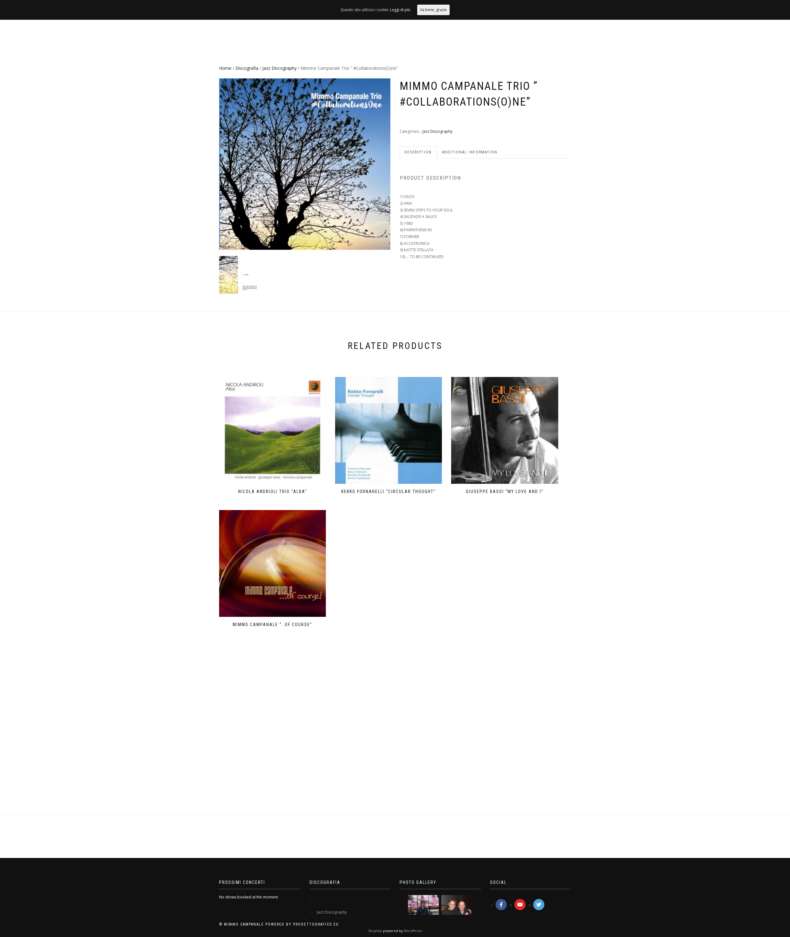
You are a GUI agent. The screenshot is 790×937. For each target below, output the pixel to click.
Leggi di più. (400, 9)
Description (418, 152)
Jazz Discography (279, 68)
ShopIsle (375, 930)
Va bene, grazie (433, 9)
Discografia (246, 68)
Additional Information (469, 152)
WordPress (412, 930)
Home (225, 68)
